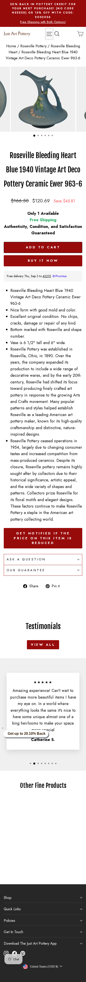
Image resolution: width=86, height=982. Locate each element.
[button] (5, 728)
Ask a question (26, 559)
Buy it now (43, 260)
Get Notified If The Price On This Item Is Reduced (43, 538)
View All (43, 644)
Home (11, 46)
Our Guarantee (26, 570)
